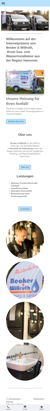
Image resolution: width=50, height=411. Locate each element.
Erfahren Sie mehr (16, 121)
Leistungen (25, 209)
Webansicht (39, 399)
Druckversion (14, 399)
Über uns (25, 167)
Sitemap (9, 402)
